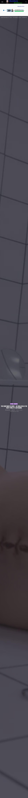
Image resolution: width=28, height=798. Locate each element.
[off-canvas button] (2, 2)
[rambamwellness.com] (14, 1)
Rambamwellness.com (10, 409)
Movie (12, 403)
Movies (15, 403)
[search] (26, 2)
